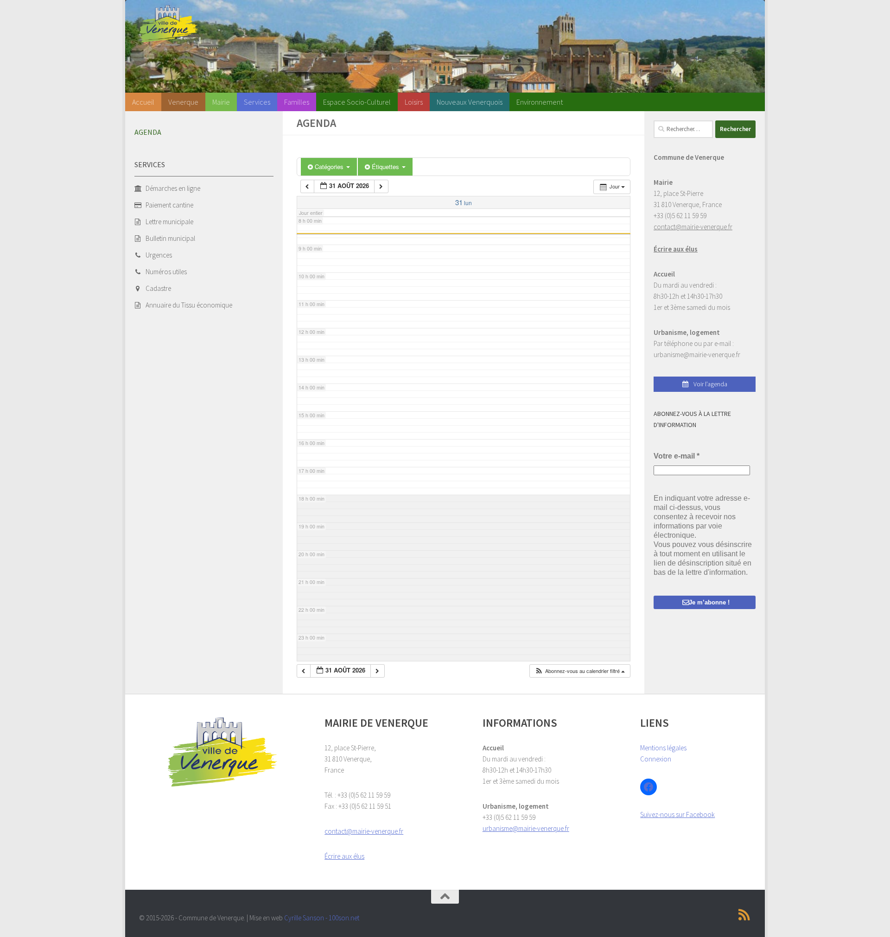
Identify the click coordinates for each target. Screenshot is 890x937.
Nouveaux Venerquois (469, 102)
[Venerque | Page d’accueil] (168, 23)
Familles (296, 102)
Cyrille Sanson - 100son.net (321, 917)
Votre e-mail (676, 456)
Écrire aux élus (676, 249)
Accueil (143, 102)
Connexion (655, 759)
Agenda (147, 132)
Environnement (539, 102)
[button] (579, 671)
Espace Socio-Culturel (357, 102)
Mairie (221, 102)
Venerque (183, 102)
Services (257, 102)
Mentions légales (663, 747)
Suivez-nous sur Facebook (677, 814)
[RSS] (744, 914)
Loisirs (414, 102)
